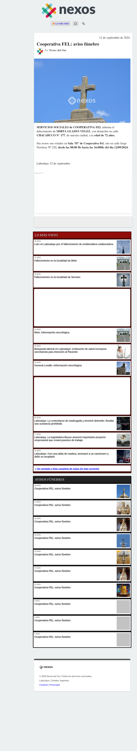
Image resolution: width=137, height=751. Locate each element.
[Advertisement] (83, 195)
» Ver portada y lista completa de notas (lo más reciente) (67, 468)
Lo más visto (62, 23)
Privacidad (55, 685)
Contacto (43, 685)
